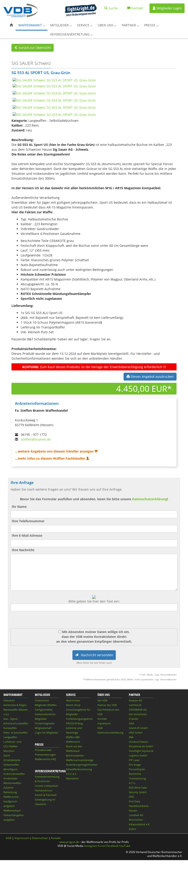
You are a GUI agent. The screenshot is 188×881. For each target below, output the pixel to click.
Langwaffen (10, 737)
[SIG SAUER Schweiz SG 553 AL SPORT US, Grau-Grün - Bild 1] (54, 80)
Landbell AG (136, 815)
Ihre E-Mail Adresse (27, 535)
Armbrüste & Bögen (15, 705)
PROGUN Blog (74, 723)
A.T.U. (132, 783)
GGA (131, 723)
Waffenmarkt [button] (30, 25)
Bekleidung (10, 792)
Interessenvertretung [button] (70, 34)
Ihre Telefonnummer (28, 521)
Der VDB (102, 700)
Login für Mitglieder (46, 732)
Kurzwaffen (10, 728)
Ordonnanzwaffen (14, 773)
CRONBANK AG (138, 709)
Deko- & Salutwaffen (15, 732)
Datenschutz (40, 838)
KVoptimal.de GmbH (141, 746)
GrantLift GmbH (138, 728)
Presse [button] (150, 25)
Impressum (104, 723)
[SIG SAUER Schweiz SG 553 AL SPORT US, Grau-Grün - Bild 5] (54, 107)
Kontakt (102, 718)
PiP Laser (134, 760)
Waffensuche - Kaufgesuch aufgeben (11, 801)
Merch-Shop (73, 705)
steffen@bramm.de (36, 439)
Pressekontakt (43, 750)
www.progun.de (69, 842)
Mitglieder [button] (60, 25)
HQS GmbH (135, 732)
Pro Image (135, 764)
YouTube (124, 846)
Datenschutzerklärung (149, 499)
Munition (8, 751)
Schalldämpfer (11, 760)
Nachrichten (73, 700)
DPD (131, 796)
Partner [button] (129, 25)
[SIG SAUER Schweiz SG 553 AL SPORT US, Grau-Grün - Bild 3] (54, 93)
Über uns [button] (106, 25)
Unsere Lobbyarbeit (46, 785)
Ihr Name (19, 506)
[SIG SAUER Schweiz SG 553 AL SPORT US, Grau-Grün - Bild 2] (54, 85)
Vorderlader (10, 778)
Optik (6, 755)
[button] (11, 25)
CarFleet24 (135, 705)
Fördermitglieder (45, 723)
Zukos (132, 829)
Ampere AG (135, 700)
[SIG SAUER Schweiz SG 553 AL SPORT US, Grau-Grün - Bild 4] (54, 100)
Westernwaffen (12, 783)
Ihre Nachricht (23, 550)
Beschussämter (75, 755)
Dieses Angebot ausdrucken (152, 376)
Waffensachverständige (79, 760)
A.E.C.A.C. (71, 773)
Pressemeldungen (45, 754)
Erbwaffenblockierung (79, 769)
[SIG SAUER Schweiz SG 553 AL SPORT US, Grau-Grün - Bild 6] (54, 114)
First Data (134, 801)
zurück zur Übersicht (34, 47)
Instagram (90, 846)
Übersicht (9, 700)
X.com (102, 846)
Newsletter (72, 778)
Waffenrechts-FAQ (45, 759)
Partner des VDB (107, 705)
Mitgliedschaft (43, 728)
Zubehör (8, 787)
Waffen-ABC (73, 737)
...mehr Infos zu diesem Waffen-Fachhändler (50, 458)
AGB (99, 728)
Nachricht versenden (95, 655)
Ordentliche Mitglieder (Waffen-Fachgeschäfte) (46, 705)
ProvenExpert (137, 769)
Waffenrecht (73, 741)
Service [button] (83, 25)
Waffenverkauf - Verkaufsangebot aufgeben (13, 815)
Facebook (112, 846)
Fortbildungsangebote (79, 718)
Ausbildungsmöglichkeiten (81, 764)
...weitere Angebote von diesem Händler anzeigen (54, 451)
